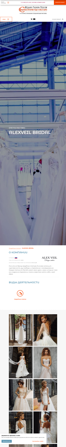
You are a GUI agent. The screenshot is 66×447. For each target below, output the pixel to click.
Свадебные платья (15, 248)
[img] (31, 19)
